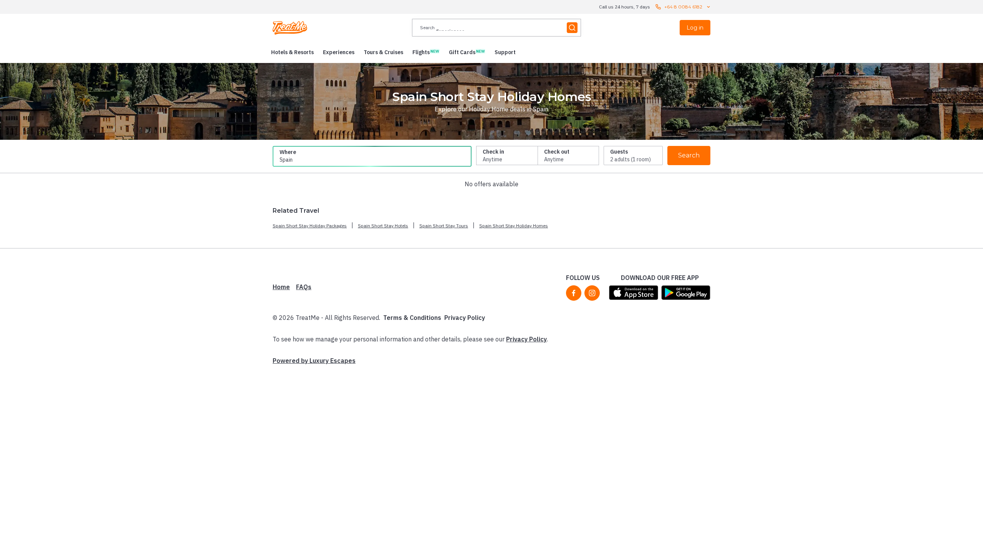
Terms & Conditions (412, 317)
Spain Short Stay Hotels (383, 225)
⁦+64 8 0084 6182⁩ (683, 7)
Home (281, 287)
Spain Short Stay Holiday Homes (513, 225)
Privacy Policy (464, 317)
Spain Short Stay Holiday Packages (310, 225)
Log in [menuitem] (695, 27)
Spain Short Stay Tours (443, 225)
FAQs (303, 287)
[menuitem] (292, 52)
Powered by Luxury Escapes (314, 360)
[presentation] (496, 27)
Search (689, 155)
